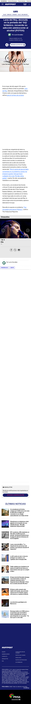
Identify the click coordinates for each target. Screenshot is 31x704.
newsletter (5, 658)
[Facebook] (11, 249)
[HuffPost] (7, 647)
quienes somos (5, 654)
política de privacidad (21, 659)
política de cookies (20, 655)
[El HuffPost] (10, 4)
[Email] (18, 249)
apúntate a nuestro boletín (15, 495)
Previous (3, 230)
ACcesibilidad (18, 662)
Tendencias (4, 267)
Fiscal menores (21, 1)
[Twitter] (15, 249)
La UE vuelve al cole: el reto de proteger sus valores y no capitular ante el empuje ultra (19, 558)
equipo (3, 651)
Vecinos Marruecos (12, 1)
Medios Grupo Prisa (15, 700)
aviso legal (18, 657)
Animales (9, 14)
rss (3, 661)
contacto (4, 656)
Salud (4, 14)
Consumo (14, 14)
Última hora (25, 4)
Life (15, 11)
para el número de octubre (15, 95)
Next (27, 230)
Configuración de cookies (20, 652)
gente (12, 267)
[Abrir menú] (2, 4)
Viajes (19, 14)
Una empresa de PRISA (15, 696)
